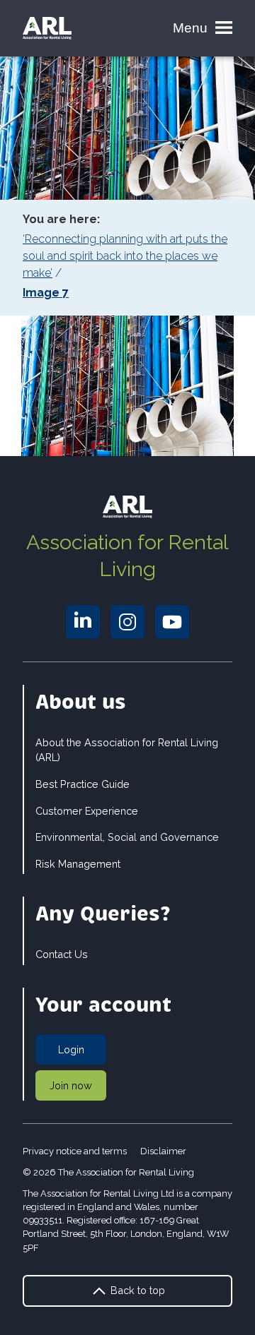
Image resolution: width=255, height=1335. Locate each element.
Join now (71, 1085)
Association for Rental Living (127, 555)
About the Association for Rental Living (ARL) (126, 750)
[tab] (127, 256)
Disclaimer (163, 1151)
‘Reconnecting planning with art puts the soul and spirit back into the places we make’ (125, 256)
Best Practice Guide (82, 784)
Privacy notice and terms (75, 1151)
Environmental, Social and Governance (127, 837)
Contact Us (61, 954)
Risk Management (77, 864)
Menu (190, 27)
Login (71, 1049)
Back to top (136, 1290)
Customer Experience (86, 811)
